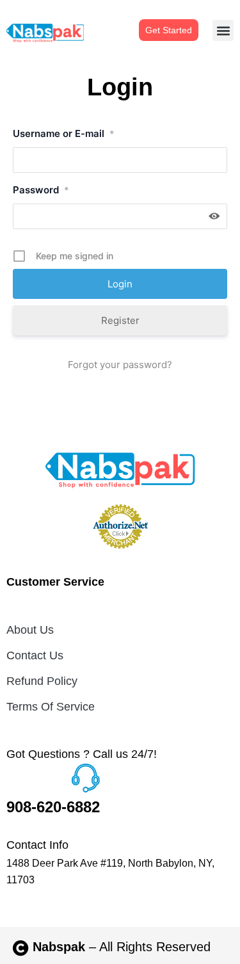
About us (30, 629)
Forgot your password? (120, 364)
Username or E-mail (64, 133)
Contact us (34, 655)
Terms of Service (50, 706)
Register (120, 320)
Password (41, 190)
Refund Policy (41, 681)
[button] (223, 30)
